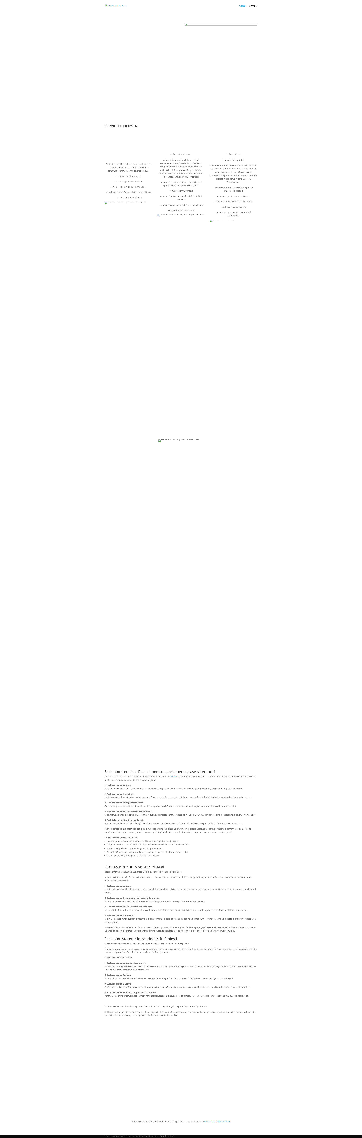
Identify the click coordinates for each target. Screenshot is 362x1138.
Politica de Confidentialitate (217, 1121)
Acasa (242, 6)
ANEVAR (174, 776)
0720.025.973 (221, 715)
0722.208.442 (140, 83)
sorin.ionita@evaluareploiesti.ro (140, 737)
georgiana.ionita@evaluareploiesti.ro (221, 737)
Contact (253, 6)
